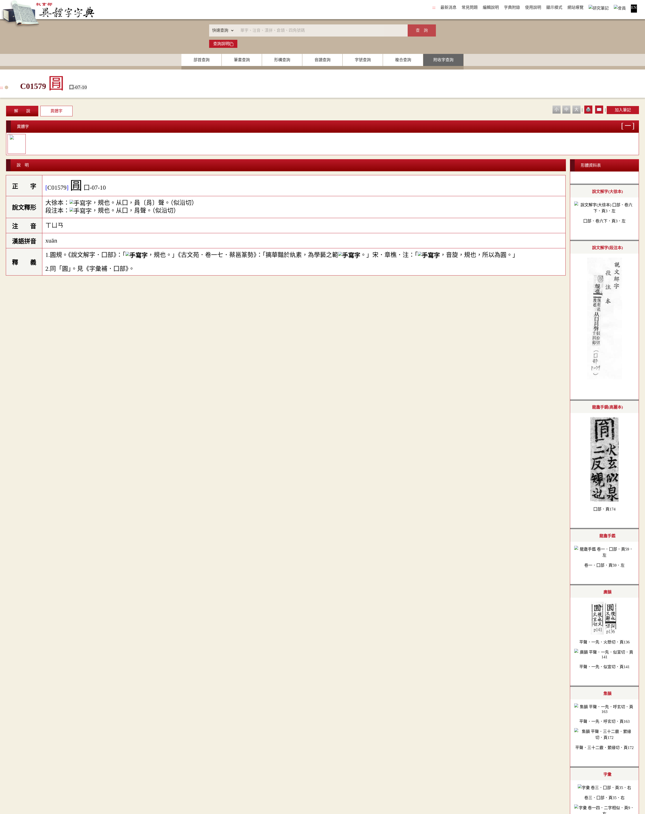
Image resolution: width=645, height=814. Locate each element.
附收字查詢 (443, 60)
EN (634, 7)
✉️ (599, 109)
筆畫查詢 (242, 60)
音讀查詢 (322, 60)
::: (433, 7)
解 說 (22, 111)
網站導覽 (575, 7)
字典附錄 (512, 7)
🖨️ (588, 109)
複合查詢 (403, 60)
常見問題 (470, 7)
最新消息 (448, 7)
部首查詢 (202, 60)
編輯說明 (491, 7)
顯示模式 (554, 7)
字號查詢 (363, 60)
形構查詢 (282, 60)
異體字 (56, 111)
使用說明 (533, 7)
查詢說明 (221, 44)
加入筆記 (623, 110)
